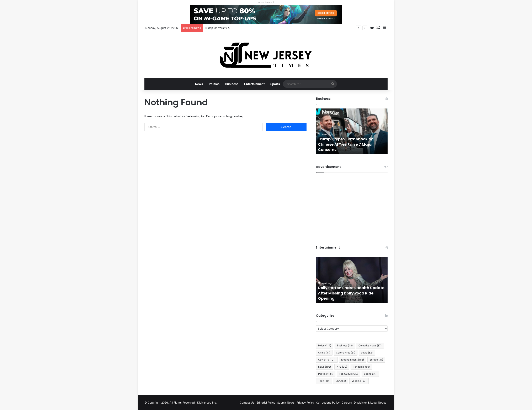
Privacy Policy (305, 402)
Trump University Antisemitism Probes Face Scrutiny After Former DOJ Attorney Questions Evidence (270, 28)
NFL (342, 366)
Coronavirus (345, 352)
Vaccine (359, 380)
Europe (376, 359)
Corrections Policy (328, 402)
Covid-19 (326, 359)
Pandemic (361, 366)
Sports (275, 84)
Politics (214, 84)
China (324, 352)
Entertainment (254, 84)
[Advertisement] (352, 206)
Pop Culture (348, 373)
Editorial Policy (265, 402)
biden (324, 345)
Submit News (285, 402)
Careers (347, 402)
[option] (362, 131)
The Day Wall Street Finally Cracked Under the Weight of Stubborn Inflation (355, 144)
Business (231, 84)
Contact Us (247, 402)
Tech (324, 380)
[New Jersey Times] (266, 55)
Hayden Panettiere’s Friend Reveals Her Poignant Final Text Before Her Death (374, 293)
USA (340, 380)
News (199, 84)
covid (367, 352)
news (324, 366)
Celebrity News (370, 345)
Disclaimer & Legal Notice (370, 402)
